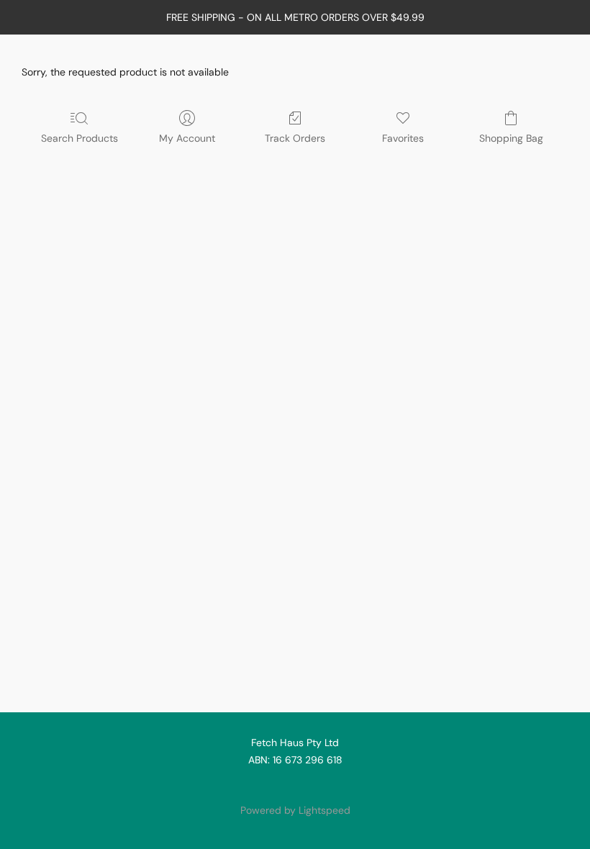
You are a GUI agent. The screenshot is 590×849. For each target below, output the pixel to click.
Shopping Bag (511, 138)
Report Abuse (295, 785)
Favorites (403, 138)
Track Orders (295, 138)
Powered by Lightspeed (295, 810)
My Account (187, 138)
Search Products (79, 138)
